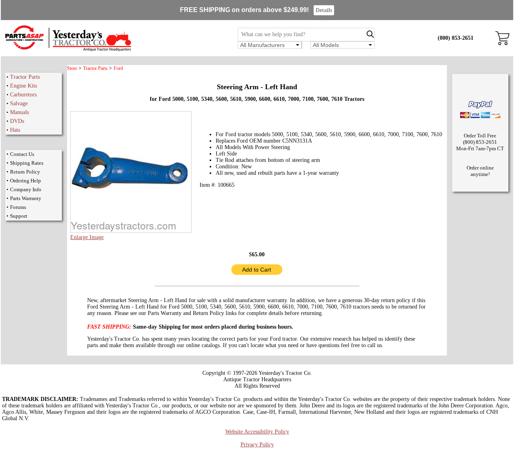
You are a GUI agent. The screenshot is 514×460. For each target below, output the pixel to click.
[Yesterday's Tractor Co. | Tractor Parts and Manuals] (68, 50)
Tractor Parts (25, 77)
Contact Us (22, 154)
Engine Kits (23, 86)
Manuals (19, 112)
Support (18, 216)
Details (324, 10)
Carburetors (23, 95)
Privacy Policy (257, 445)
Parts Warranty (25, 198)
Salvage (19, 103)
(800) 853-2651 (455, 38)
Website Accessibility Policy (257, 432)
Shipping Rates (26, 163)
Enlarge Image (87, 237)
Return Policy (25, 172)
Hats (15, 130)
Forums (18, 207)
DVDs (17, 121)
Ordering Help (25, 181)
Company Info (25, 189)
